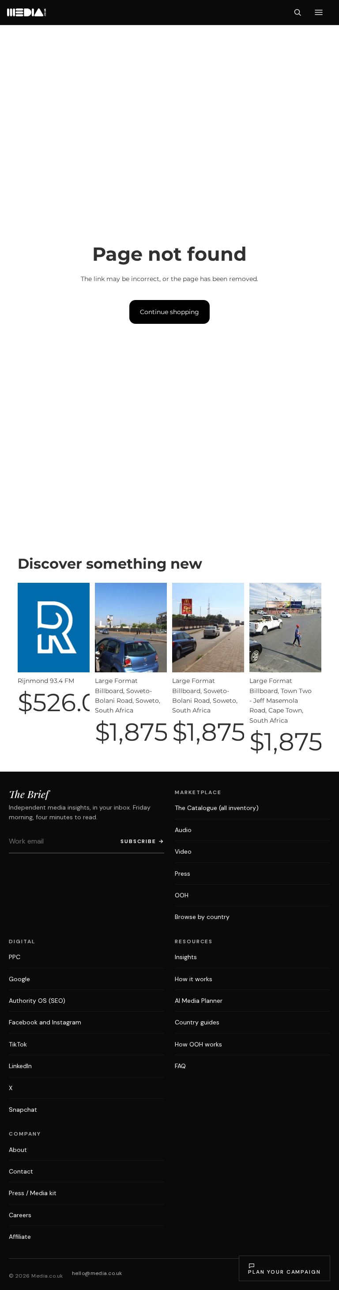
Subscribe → (142, 841)
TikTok (18, 1044)
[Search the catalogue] (297, 12)
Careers (20, 1215)
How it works (193, 979)
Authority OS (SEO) (37, 1001)
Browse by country (202, 917)
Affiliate (20, 1237)
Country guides (197, 1022)
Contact (21, 1171)
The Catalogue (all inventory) (217, 808)
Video (183, 851)
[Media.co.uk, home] (26, 12)
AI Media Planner (198, 1001)
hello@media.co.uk (97, 1273)
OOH (181, 895)
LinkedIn (20, 1066)
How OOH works (198, 1044)
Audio (183, 830)
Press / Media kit (32, 1193)
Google (19, 979)
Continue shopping (169, 312)
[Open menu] (318, 12)
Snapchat (23, 1110)
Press (182, 874)
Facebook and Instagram (45, 1022)
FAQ (180, 1066)
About (18, 1150)
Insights (186, 957)
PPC (14, 957)
